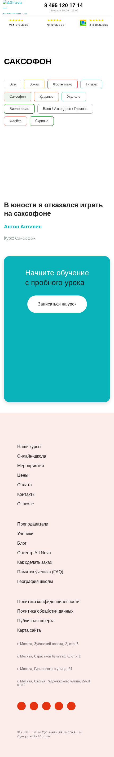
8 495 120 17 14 (63, 5)
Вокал (34, 84)
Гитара (91, 84)
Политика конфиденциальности (48, 602)
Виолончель (19, 109)
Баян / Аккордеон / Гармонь (65, 109)
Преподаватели (32, 524)
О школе (25, 504)
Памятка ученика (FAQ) (40, 572)
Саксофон (18, 96)
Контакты (26, 494)
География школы (35, 581)
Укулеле (73, 96)
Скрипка (41, 121)
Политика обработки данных (45, 611)
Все (13, 84)
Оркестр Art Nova (34, 553)
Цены (22, 475)
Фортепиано (62, 84)
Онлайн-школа (31, 456)
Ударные (46, 96)
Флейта (15, 121)
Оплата (24, 485)
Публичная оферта (36, 621)
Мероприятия (30, 466)
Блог (22, 543)
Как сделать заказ (34, 562)
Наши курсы (29, 447)
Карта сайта (29, 630)
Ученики (25, 534)
